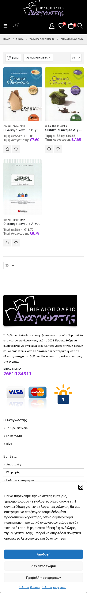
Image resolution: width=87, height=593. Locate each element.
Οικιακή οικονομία (14, 126)
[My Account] (51, 26)
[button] (81, 487)
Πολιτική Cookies (29, 587)
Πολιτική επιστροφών (20, 480)
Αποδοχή (43, 554)
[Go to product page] (22, 94)
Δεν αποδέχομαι (43, 566)
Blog (9, 443)
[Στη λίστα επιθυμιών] (16, 149)
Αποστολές (13, 464)
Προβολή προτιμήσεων (43, 578)
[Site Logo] (43, 8)
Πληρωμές (13, 472)
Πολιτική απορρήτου (54, 587)
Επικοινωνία (14, 435)
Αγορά (7, 149)
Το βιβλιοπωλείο (17, 428)
